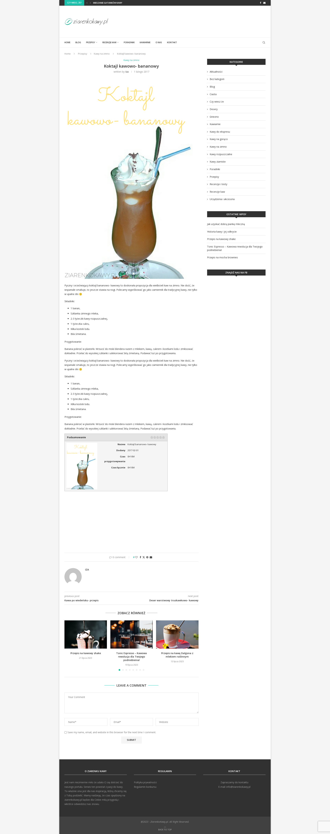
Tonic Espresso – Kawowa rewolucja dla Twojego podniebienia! (131, 657)
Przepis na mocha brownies (222, 257)
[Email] (264, 3)
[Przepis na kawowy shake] (85, 634)
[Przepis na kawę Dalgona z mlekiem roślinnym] (177, 634)
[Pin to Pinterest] (147, 557)
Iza (127, 71)
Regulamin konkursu (145, 786)
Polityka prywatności (145, 782)
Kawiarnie (145, 42)
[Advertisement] (203, 21)
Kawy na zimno (102, 53)
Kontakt (172, 42)
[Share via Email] (151, 557)
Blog (78, 42)
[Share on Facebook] (140, 557)
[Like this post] (136, 557)
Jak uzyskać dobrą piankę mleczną (226, 224)
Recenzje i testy (218, 184)
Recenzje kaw (109, 42)
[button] (87, 3)
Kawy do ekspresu (220, 131)
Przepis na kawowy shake (85, 653)
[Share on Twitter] (143, 557)
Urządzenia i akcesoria (222, 199)
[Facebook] (260, 3)
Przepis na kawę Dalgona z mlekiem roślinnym (177, 655)
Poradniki (129, 42)
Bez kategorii (217, 79)
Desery (214, 109)
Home (67, 42)
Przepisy (90, 42)
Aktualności (216, 71)
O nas (159, 42)
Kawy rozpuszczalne (221, 154)
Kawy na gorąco (219, 139)
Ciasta (213, 94)
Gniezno (214, 116)
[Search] (264, 42)
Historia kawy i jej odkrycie (222, 231)
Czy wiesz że (217, 101)
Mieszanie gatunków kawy (107, 2)
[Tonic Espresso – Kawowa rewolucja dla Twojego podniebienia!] (131, 634)
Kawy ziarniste (218, 161)
